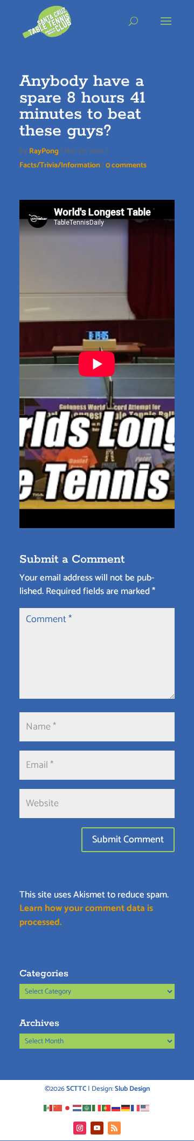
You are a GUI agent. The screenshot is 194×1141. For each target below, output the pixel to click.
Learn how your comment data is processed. (86, 915)
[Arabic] (87, 1107)
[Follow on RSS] (114, 1128)
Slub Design (132, 1089)
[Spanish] (48, 1107)
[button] (166, 28)
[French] (136, 1107)
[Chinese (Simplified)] (58, 1107)
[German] (126, 1107)
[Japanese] (68, 1107)
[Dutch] (77, 1107)
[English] (145, 1107)
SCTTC (76, 1089)
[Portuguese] (107, 1107)
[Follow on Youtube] (97, 1128)
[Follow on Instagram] (79, 1128)
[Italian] (97, 1107)
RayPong (44, 151)
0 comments (126, 165)
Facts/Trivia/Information (59, 165)
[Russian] (116, 1107)
